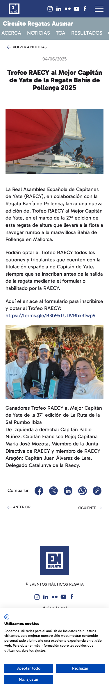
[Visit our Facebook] (85, 9)
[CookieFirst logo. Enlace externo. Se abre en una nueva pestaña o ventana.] (6, 617)
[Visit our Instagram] (50, 9)
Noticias (38, 33)
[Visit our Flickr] (68, 9)
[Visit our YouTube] (76, 9)
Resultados (86, 33)
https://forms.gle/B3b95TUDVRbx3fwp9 (50, 315)
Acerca (11, 33)
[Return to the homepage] (54, 560)
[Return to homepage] (14, 8)
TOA (60, 33)
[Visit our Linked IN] (59, 9)
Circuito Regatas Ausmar (38, 23)
